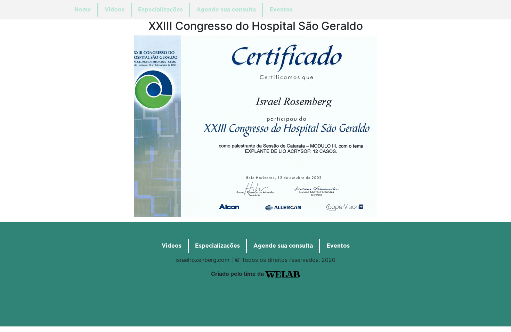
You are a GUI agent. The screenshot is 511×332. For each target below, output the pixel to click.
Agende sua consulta (226, 10)
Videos (114, 10)
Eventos (281, 10)
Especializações (160, 10)
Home (82, 10)
